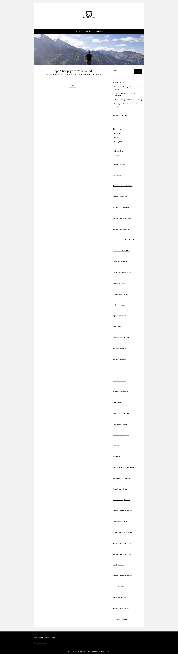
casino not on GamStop (120, 196)
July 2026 (117, 133)
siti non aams (117, 326)
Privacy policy (98, 31)
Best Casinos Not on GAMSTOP (122, 186)
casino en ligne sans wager (121, 608)
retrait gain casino (118, 565)
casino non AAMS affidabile (121, 251)
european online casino (120, 619)
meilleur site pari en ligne (120, 391)
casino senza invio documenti (122, 478)
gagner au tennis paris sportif (122, 272)
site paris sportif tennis (120, 283)
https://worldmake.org (40, 643)
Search (115, 70)
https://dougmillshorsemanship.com (44, 637)
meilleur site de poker (119, 305)
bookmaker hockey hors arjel (121, 500)
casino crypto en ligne (119, 597)
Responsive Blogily (94, 651)
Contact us (87, 31)
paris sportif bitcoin (119, 586)
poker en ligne (117, 402)
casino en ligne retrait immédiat (122, 510)
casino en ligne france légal (121, 229)
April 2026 (117, 138)
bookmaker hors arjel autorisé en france (125, 240)
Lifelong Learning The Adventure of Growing (128, 100)
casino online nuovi (119, 175)
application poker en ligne (120, 294)
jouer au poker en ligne (120, 521)
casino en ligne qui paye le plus (122, 218)
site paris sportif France (120, 489)
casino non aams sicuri (119, 348)
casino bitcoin (117, 446)
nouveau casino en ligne (120, 424)
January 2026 (118, 142)
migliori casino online (119, 316)
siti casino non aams (119, 164)
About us (77, 31)
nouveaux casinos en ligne (121, 337)
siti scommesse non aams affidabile (123, 467)
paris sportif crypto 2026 (120, 261)
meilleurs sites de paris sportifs (122, 532)
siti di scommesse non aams (121, 413)
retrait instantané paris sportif (122, 207)
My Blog (116, 155)
